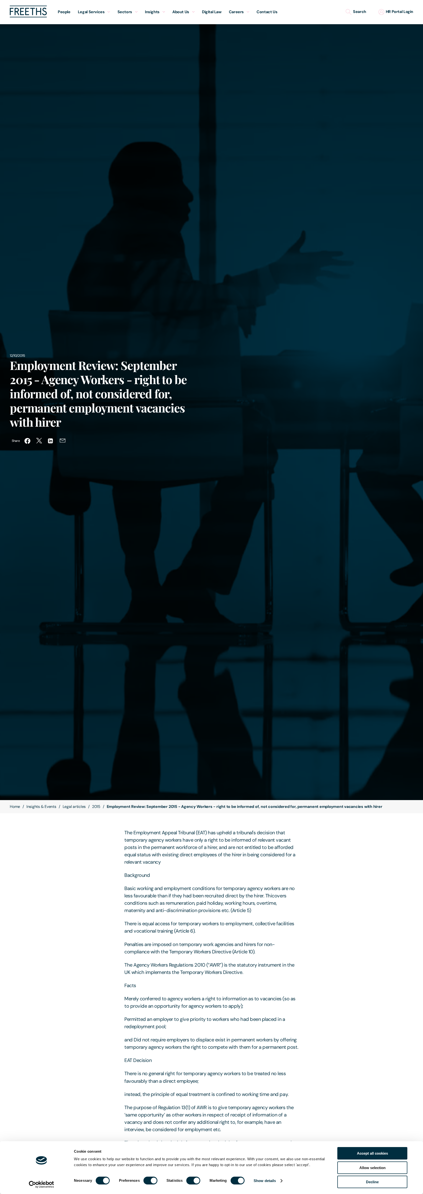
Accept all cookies (372, 1153)
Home (15, 806)
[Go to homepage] (28, 16)
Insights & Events (41, 806)
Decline (372, 1182)
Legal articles (74, 806)
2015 (96, 806)
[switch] (150, 1180)
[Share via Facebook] (27, 441)
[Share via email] (63, 441)
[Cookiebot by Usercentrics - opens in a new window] (41, 1184)
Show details (265, 1181)
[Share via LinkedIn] (51, 441)
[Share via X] (39, 441)
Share (16, 441)
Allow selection (372, 1168)
